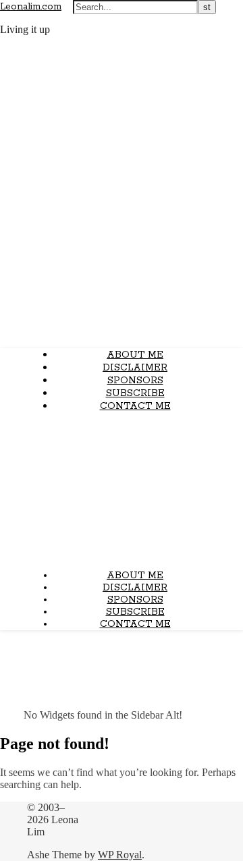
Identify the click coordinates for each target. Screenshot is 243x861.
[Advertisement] (121, 491)
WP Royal (120, 854)
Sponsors (135, 380)
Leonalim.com (30, 7)
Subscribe (135, 393)
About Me (135, 355)
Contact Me (135, 406)
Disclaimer (135, 368)
